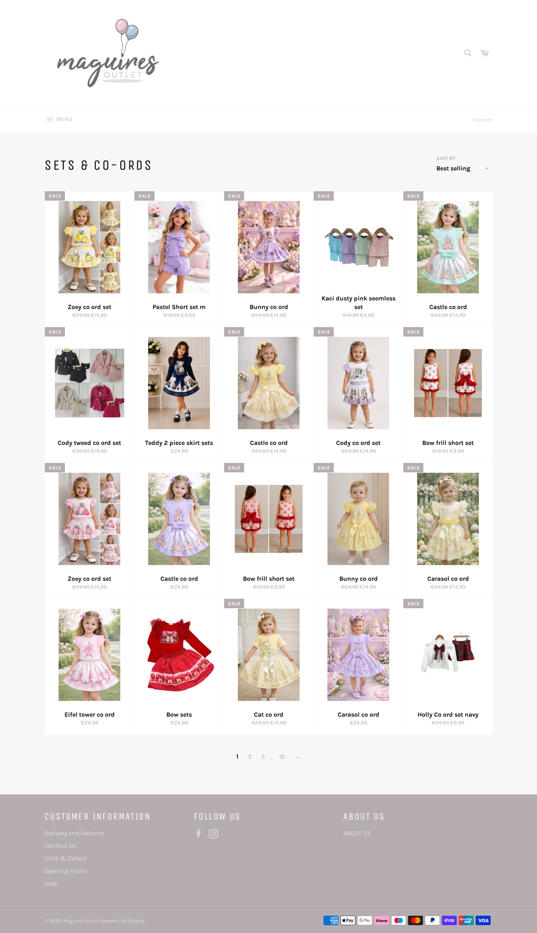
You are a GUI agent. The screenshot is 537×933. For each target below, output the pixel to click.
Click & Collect (65, 858)
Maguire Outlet (80, 921)
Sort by (445, 158)
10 (282, 756)
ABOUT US (357, 833)
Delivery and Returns (74, 833)
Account (483, 120)
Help (50, 883)
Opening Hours (65, 870)
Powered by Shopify (122, 921)
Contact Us (60, 845)
